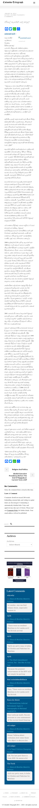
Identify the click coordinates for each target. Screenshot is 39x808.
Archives (10, 541)
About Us (24, 793)
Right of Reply (15, 796)
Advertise (19, 800)
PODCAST (15, 793)
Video (7, 793)
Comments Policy (29, 796)
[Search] (10, 524)
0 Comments (8, 16)
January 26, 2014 (10, 13)
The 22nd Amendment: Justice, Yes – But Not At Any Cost (18, 662)
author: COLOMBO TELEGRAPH (14, 15)
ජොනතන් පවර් (9, 34)
